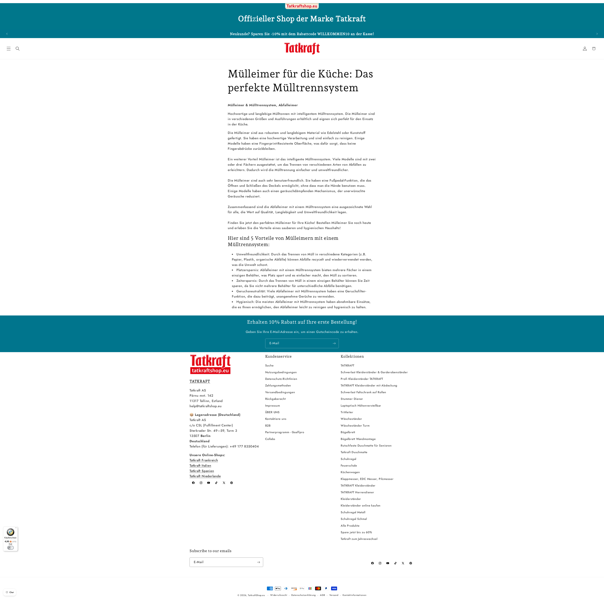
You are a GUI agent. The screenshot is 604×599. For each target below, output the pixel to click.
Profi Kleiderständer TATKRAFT (362, 379)
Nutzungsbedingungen (281, 372)
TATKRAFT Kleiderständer (358, 486)
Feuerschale (349, 466)
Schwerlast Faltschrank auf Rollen (363, 392)
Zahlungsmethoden (278, 385)
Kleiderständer (351, 499)
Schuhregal (348, 459)
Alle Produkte (350, 526)
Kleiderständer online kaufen (360, 505)
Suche (269, 365)
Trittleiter (347, 412)
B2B (268, 426)
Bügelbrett (348, 432)
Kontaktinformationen (354, 595)
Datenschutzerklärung (303, 595)
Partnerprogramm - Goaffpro (284, 432)
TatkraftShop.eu (256, 595)
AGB (322, 595)
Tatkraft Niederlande (205, 476)
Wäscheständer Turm (355, 426)
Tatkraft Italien (200, 465)
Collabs (270, 439)
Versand (333, 595)
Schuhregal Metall (353, 512)
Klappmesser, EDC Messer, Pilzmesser (367, 479)
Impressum (272, 406)
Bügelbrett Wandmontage (358, 439)
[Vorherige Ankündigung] (6, 34)
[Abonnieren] (334, 343)
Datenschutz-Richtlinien (281, 379)
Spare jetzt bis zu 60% (356, 532)
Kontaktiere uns (275, 419)
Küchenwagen (350, 472)
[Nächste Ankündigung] (597, 34)
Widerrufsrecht (278, 595)
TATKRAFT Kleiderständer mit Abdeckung (369, 385)
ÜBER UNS (272, 412)
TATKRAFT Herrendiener (357, 492)
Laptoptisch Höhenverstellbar (361, 406)
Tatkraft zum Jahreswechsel (359, 539)
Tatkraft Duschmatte (354, 452)
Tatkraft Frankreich (204, 460)
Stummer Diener (352, 399)
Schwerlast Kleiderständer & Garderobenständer (374, 372)
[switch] (10, 548)
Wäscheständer (351, 419)
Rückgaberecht (275, 399)
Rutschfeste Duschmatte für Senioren (366, 446)
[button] (8, 48)
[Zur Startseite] (302, 6)
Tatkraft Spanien (202, 471)
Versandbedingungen (280, 392)
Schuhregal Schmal (354, 519)
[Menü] (16, 528)
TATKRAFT (347, 365)
